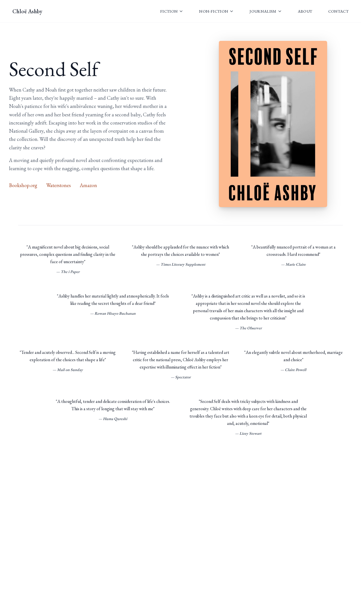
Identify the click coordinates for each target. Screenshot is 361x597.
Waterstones (58, 185)
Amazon (88, 185)
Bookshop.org (23, 185)
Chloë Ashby (27, 11)
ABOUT (305, 11)
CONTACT (338, 11)
